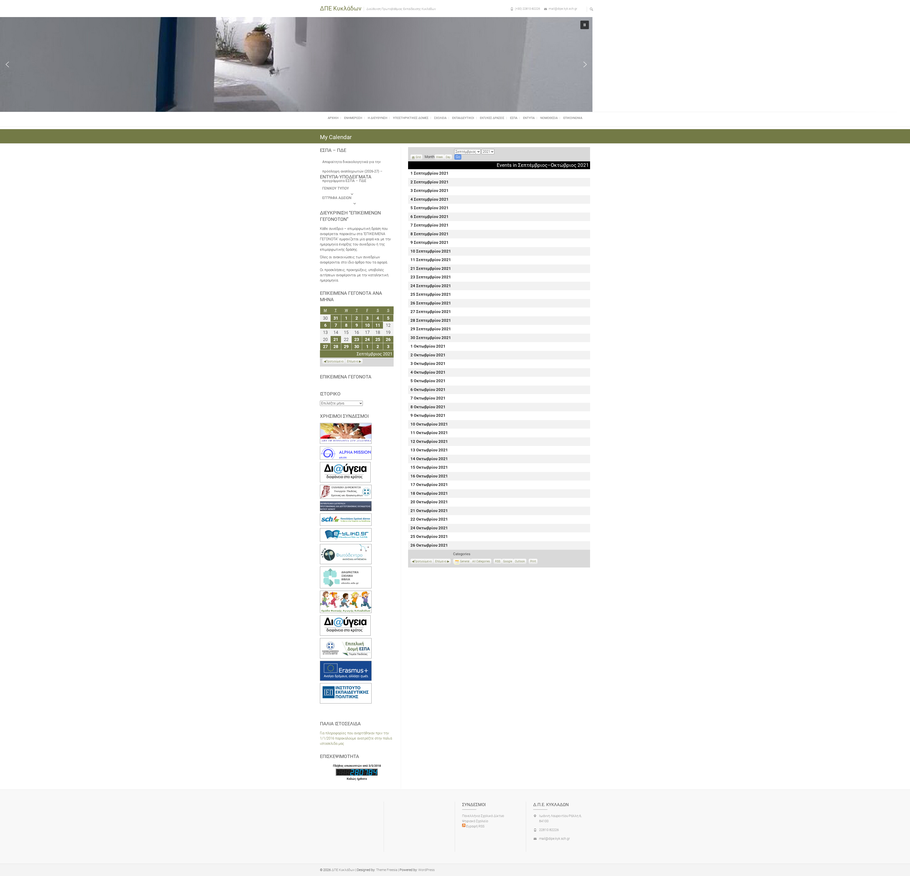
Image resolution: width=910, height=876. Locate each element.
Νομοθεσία (549, 118)
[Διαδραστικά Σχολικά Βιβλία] (346, 569)
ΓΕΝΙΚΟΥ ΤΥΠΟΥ (335, 188)
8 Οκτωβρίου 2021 (428, 407)
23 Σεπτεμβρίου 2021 (430, 277)
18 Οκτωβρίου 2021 (429, 494)
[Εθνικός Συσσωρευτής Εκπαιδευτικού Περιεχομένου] (346, 547)
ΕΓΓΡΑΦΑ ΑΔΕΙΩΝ (336, 198)
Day (448, 157)
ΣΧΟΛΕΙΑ (440, 118)
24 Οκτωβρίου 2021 (429, 528)
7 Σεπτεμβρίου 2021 (429, 225)
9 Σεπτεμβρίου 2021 (429, 243)
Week (439, 157)
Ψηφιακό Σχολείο (475, 821)
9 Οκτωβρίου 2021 (428, 416)
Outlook (520, 562)
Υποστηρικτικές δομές (410, 118)
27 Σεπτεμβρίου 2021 (430, 312)
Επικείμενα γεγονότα (345, 377)
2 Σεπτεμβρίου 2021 (429, 182)
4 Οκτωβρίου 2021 (428, 373)
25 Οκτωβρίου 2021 (429, 537)
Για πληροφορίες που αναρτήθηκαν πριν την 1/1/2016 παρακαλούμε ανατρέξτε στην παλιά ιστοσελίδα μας (356, 738)
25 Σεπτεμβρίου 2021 (430, 295)
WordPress (426, 870)
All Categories (481, 561)
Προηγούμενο (423, 561)
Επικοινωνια (572, 118)
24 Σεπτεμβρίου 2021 (430, 286)
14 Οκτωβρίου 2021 (429, 459)
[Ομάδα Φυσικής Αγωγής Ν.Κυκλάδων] (346, 593)
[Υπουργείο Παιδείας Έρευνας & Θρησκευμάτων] (346, 487)
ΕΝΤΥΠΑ (529, 118)
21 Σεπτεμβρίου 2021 (430, 269)
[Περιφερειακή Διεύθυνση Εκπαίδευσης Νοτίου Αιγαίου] (346, 504)
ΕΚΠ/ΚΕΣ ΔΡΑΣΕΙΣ (492, 118)
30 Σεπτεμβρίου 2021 (430, 338)
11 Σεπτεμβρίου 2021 (430, 260)
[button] (7, 64)
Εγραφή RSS (474, 826)
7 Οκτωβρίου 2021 (428, 398)
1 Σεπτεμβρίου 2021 (429, 174)
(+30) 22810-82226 (527, 8)
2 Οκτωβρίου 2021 (428, 355)
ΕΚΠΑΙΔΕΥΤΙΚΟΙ (463, 118)
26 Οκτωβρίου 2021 (429, 546)
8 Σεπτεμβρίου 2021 (429, 234)
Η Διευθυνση (377, 118)
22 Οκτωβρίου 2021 (429, 519)
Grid (418, 157)
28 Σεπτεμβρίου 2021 (430, 321)
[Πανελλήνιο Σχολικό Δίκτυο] (346, 516)
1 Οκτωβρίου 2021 (428, 347)
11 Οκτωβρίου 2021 (429, 433)
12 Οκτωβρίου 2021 (429, 442)
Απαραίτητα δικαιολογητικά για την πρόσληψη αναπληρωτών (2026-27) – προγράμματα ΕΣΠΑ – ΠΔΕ (352, 163)
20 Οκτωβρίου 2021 (429, 502)
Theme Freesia (386, 870)
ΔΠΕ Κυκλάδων (340, 8)
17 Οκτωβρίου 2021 (429, 485)
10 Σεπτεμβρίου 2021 (430, 252)
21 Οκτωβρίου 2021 (429, 511)
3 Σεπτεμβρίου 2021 (429, 191)
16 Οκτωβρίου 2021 (429, 476)
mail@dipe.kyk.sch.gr (563, 8)
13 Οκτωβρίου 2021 (429, 450)
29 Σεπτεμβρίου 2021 (430, 329)
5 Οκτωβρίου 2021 (428, 381)
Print (533, 562)
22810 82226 (549, 830)
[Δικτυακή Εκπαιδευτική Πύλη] (346, 531)
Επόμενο (440, 561)
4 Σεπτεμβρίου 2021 (429, 200)
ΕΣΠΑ (513, 118)
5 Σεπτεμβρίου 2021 (429, 208)
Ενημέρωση (353, 118)
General (464, 561)
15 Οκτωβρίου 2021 (429, 468)
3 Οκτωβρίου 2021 (428, 364)
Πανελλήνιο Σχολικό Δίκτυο (483, 816)
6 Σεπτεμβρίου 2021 (429, 217)
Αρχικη (333, 118)
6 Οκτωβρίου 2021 (428, 390)
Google (507, 562)
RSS (497, 561)
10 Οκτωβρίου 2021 (429, 424)
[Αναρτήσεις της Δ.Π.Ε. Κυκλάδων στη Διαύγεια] (345, 465)
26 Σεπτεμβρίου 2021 (430, 303)
